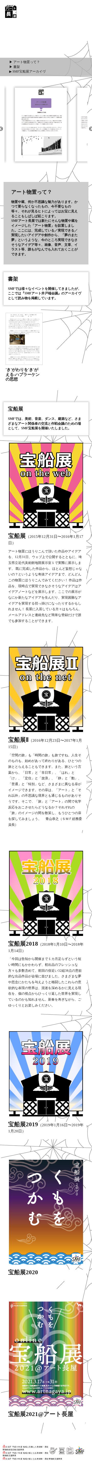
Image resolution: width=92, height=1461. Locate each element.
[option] (41, 122)
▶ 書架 (14, 67)
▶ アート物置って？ (24, 62)
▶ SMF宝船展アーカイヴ (27, 71)
